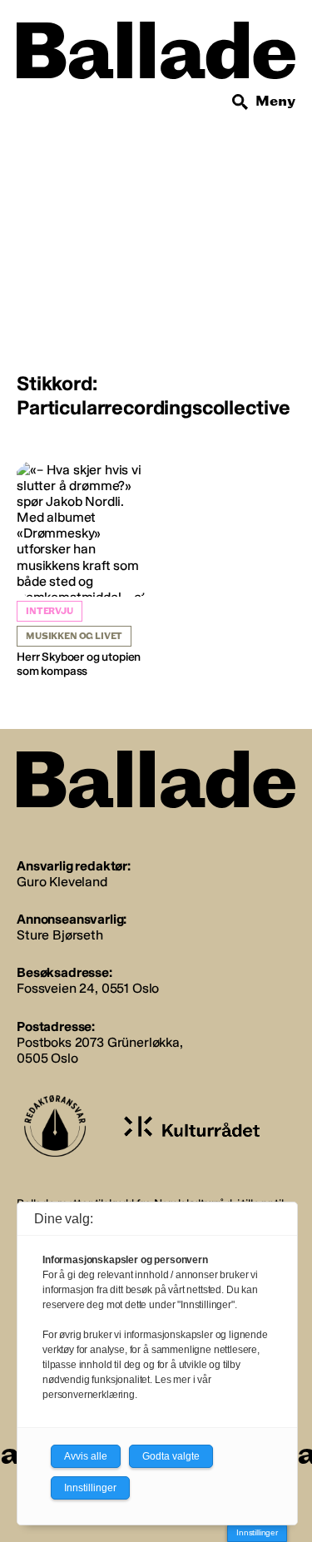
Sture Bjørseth (60, 935)
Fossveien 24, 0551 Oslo (88, 988)
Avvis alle (85, 1456)
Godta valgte (171, 1456)
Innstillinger (257, 1532)
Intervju (49, 611)
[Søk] (240, 102)
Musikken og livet (74, 636)
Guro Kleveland (62, 882)
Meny (275, 101)
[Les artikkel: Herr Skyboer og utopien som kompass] (84, 570)
